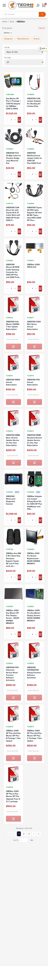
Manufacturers (23, 39)
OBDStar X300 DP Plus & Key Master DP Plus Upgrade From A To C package (13, 796)
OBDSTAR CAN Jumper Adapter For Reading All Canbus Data (34, 102)
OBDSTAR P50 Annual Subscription (33, 382)
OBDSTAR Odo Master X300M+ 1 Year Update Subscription (13, 326)
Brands (37, 39)
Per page (7, 58)
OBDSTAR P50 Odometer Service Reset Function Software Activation (12, 673)
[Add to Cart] (19, 120)
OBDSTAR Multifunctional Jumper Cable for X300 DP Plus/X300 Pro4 (34, 158)
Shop (12, 21)
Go (32, 840)
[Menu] (4, 5)
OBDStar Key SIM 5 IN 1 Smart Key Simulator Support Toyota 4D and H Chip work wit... (13, 559)
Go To (15, 840)
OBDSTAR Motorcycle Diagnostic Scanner (10, 500)
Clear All (42, 28)
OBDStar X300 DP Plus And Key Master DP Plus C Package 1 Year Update (34, 736)
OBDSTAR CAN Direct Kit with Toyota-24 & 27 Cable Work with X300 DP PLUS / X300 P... (13, 213)
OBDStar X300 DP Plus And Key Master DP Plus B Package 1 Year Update (13, 736)
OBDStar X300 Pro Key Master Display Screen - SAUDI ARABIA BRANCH (34, 615)
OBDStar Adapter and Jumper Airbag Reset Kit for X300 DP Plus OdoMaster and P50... (34, 502)
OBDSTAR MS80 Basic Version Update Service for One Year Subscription (13, 440)
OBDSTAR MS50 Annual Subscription (13, 382)
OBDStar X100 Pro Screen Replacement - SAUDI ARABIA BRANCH (33, 558)
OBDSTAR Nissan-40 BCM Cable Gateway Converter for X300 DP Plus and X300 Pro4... (13, 270)
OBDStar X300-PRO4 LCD (33, 265)
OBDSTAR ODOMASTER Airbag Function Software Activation (34, 672)
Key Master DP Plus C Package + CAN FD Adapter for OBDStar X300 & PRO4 (13, 103)
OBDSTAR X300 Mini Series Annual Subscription (34, 326)
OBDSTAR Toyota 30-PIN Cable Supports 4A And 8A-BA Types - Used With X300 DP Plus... (34, 213)
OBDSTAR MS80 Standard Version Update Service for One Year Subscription (34, 440)
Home (4, 21)
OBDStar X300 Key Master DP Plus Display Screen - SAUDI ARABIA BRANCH (12, 616)
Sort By (7, 47)
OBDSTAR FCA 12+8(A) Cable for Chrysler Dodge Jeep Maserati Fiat (13, 158)
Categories (8, 39)
